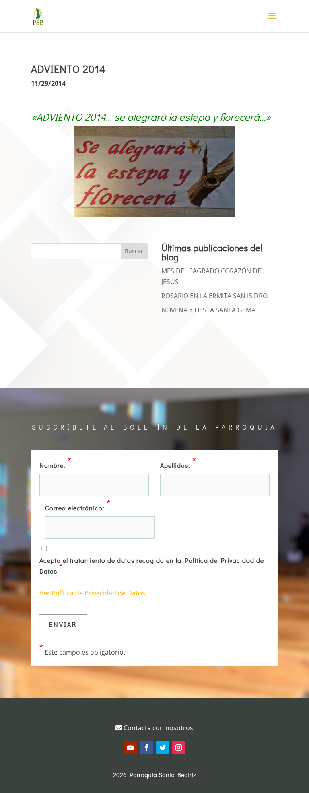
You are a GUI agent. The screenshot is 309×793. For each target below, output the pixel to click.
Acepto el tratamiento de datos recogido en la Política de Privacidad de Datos (151, 565)
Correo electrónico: (78, 507)
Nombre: (55, 464)
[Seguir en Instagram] (178, 747)
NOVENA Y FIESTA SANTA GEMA (208, 310)
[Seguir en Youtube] (130, 747)
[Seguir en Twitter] (162, 747)
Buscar (134, 251)
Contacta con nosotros (157, 727)
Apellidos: (178, 464)
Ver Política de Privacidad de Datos (92, 593)
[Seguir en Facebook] (146, 747)
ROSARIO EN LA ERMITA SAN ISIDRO (214, 295)
